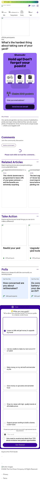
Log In (33, 5)
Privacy (5, 474)
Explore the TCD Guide (9, 452)
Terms (5, 478)
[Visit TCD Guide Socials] (5, 456)
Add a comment (8, 145)
